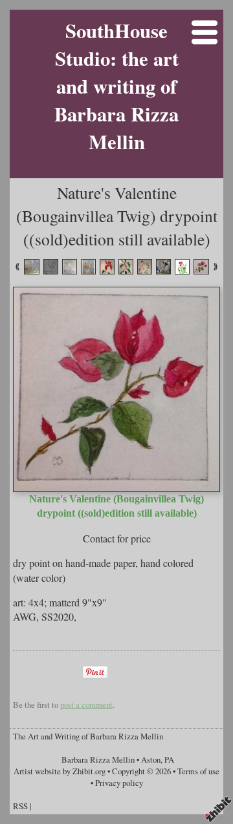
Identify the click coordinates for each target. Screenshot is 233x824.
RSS (20, 806)
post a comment (86, 704)
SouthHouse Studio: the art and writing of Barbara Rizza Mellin (116, 86)
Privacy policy (119, 782)
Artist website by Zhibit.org (59, 771)
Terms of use (198, 771)
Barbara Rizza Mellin (98, 759)
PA (169, 759)
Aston (151, 759)
